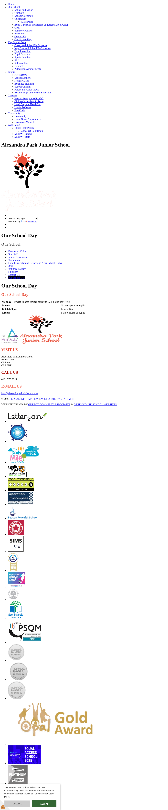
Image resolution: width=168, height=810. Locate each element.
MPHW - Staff (22, 136)
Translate (32, 221)
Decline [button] (17, 803)
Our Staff (19, 12)
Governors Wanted (24, 122)
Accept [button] (44, 803)
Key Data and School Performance (32, 48)
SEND (17, 60)
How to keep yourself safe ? (28, 98)
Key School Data (17, 42)
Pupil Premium (22, 54)
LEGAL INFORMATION (25, 398)
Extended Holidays (24, 83)
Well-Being (14, 125)
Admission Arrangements (27, 69)
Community (14, 113)
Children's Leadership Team (28, 101)
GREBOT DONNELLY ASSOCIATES (49, 404)
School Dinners (22, 77)
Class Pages (27, 21)
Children (12, 95)
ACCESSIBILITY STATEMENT (58, 398)
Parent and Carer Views (26, 89)
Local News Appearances (27, 119)
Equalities (19, 33)
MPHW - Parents (23, 133)
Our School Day (23, 39)
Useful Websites (22, 107)
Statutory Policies (23, 30)
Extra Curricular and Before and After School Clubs (41, 24)
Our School (14, 7)
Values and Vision (23, 10)
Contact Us (20, 36)
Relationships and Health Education (33, 92)
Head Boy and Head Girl (27, 104)
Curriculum (20, 18)
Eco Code (19, 110)
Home (11, 4)
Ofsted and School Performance (30, 45)
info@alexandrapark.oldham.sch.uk (19, 393)
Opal (17, 27)
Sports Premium (22, 57)
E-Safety (18, 66)
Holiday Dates (21, 80)
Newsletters (20, 74)
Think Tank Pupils (24, 128)
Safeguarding (21, 63)
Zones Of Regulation (32, 130)
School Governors (23, 15)
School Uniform (22, 86)
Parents (11, 71)
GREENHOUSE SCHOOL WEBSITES (95, 404)
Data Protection (22, 51)
